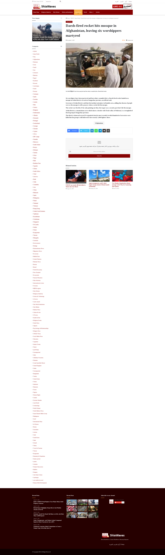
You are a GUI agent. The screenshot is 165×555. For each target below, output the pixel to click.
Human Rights (36, 395)
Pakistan (35, 62)
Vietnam (35, 206)
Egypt (34, 78)
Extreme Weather (37, 400)
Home (68, 18)
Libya (34, 155)
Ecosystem (36, 275)
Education (35, 339)
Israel (34, 419)
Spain (34, 96)
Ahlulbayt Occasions (38, 357)
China (35, 190)
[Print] (108, 130)
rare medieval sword (38, 480)
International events (38, 283)
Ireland (35, 443)
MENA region (37, 288)
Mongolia (35, 238)
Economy (35, 253)
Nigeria (35, 392)
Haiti (34, 179)
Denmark (35, 118)
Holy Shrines (56, 12)
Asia (34, 187)
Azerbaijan (36, 86)
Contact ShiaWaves (114, 539)
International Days (37, 421)
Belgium (35, 110)
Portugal (35, 120)
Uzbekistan (36, 219)
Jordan (35, 227)
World (85, 12)
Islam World (78, 12)
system (35, 461)
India (34, 355)
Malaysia (35, 192)
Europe (35, 91)
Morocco (35, 142)
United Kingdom (37, 365)
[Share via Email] (104, 130)
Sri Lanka (36, 224)
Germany (35, 94)
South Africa (36, 171)
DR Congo (36, 136)
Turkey (35, 376)
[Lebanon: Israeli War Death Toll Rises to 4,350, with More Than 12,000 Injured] (93, 502)
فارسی (121, 1)
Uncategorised (36, 371)
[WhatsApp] (96, 130)
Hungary (35, 472)
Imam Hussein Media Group (40, 413)
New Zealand (36, 272)
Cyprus (35, 131)
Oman (35, 230)
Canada (35, 397)
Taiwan (35, 235)
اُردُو (126, 1)
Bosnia (35, 427)
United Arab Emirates (39, 211)
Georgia (35, 126)
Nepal (35, 200)
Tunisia (35, 152)
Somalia (35, 139)
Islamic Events (36, 344)
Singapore (36, 222)
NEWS (72, 18)
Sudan (34, 368)
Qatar (34, 440)
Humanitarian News (38, 248)
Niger (34, 158)
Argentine (35, 341)
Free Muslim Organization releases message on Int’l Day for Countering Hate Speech (121, 185)
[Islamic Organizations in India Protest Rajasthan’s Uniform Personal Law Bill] (72, 515)
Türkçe (130, 1)
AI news (35, 299)
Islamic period (36, 459)
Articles (35, 432)
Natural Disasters (37, 277)
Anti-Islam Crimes (37, 475)
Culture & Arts (36, 312)
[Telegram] (100, 130)
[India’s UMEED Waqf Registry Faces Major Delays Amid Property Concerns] (72, 502)
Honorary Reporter (124, 539)
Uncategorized (36, 352)
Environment (36, 243)
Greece (35, 107)
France (35, 389)
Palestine (35, 360)
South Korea (36, 437)
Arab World (36, 403)
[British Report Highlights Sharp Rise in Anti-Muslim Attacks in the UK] (82, 502)
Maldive (35, 469)
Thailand (35, 203)
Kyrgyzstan (36, 232)
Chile (34, 182)
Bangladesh (36, 373)
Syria (34, 64)
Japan (34, 195)
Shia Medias (36, 307)
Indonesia (35, 384)
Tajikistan (35, 214)
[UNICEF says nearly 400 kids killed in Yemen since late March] (76, 176)
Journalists (35, 429)
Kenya (35, 147)
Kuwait (35, 83)
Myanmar (35, 387)
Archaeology (36, 405)
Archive (98, 12)
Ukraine (35, 128)
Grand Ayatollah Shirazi (39, 363)
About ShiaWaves (105, 539)
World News (36, 323)
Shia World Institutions (39, 304)
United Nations (37, 259)
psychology (36, 349)
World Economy (37, 269)
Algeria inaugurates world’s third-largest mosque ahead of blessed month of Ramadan (99, 185)
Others (90, 12)
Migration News (37, 251)
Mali (34, 160)
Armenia (35, 464)
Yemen (35, 381)
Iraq (34, 56)
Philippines (36, 198)
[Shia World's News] (44, 6)
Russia (35, 264)
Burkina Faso (37, 163)
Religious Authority (46, 12)
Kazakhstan (36, 216)
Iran (34, 70)
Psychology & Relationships (40, 328)
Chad (34, 174)
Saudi (34, 67)
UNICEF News (37, 333)
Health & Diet (36, 317)
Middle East (36, 256)
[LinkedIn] (92, 130)
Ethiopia (35, 150)
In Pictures (35, 424)
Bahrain (35, 75)
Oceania (35, 285)
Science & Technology (38, 296)
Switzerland (36, 123)
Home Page (36, 12)
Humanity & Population (39, 456)
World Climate (36, 408)
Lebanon (35, 72)
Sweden (35, 99)
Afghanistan (99, 123)
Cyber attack (36, 301)
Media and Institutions (67, 12)
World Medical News (38, 411)
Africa (35, 134)
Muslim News (37, 261)
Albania (35, 115)
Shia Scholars (36, 280)
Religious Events (37, 320)
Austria (35, 102)
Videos (35, 445)
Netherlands (36, 112)
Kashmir (35, 80)
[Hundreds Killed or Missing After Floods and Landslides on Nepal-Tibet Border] (93, 515)
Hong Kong (36, 208)
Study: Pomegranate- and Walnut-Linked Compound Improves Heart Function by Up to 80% (61, 37)
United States (36, 379)
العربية (116, 1)
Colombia (36, 184)
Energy (35, 246)
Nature (35, 347)
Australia (35, 240)
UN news (35, 315)
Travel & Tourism (37, 448)
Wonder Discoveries (38, 467)
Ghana (35, 168)
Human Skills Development (40, 483)
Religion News (36, 331)
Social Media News (38, 336)
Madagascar (36, 416)
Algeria (35, 325)
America (35, 176)
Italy (34, 104)
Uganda (35, 166)
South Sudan (36, 144)
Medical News (36, 309)
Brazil (34, 267)
